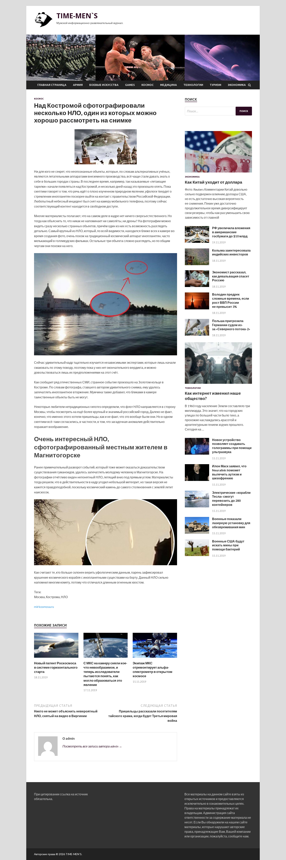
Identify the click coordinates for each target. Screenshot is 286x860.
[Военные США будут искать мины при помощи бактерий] (197, 555)
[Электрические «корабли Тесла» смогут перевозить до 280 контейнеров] (197, 506)
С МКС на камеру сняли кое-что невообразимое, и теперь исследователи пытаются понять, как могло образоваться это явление (105, 674)
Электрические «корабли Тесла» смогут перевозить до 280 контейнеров (231, 498)
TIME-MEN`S (77, 15)
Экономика (237, 84)
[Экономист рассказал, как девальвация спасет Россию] (197, 286)
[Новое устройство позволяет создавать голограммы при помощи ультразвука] (197, 453)
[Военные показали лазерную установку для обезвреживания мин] (197, 532)
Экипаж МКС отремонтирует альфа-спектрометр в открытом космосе (152, 669)
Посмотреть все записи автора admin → (92, 746)
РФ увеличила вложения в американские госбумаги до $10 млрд (231, 232)
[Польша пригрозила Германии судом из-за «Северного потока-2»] (197, 334)
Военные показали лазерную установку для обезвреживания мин (231, 523)
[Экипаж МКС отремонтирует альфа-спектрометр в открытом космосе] (155, 658)
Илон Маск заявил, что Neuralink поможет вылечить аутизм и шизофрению (229, 472)
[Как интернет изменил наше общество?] (218, 384)
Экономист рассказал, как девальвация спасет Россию (230, 276)
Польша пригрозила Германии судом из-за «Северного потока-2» (231, 325)
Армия (78, 84)
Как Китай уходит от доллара (213, 182)
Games (130, 84)
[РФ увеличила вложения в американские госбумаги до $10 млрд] (197, 241)
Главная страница (51, 84)
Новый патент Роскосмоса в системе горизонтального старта (55, 667)
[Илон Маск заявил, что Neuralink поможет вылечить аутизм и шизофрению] (197, 479)
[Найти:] (218, 111)
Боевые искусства (103, 84)
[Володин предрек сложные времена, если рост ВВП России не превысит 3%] (197, 308)
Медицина (168, 84)
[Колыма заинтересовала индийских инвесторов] (197, 264)
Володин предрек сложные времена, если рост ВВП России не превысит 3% (230, 300)
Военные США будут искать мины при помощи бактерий (228, 545)
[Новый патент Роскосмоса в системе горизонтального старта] (56, 658)
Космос (147, 84)
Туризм (215, 84)
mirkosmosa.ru (44, 606)
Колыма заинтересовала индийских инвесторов (231, 252)
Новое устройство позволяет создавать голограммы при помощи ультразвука (232, 446)
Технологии (193, 84)
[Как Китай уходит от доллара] (218, 173)
